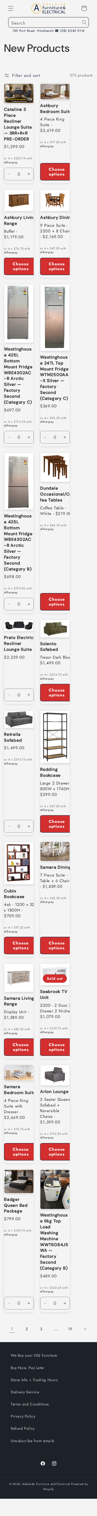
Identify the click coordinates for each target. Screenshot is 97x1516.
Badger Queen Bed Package (16, 1205)
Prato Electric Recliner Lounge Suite (19, 643)
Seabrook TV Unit (54, 994)
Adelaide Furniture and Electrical (46, 1484)
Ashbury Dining (56, 217)
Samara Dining (55, 867)
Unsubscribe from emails (32, 1440)
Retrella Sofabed (13, 737)
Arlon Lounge (54, 1091)
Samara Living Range (19, 1001)
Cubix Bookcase (14, 894)
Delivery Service (25, 1392)
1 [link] (12, 1329)
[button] (11, 8)
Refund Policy (23, 1428)
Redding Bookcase (50, 772)
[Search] (84, 22)
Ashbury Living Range (20, 220)
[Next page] (85, 1329)
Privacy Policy (23, 1416)
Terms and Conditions (30, 1404)
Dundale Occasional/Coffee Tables (57, 494)
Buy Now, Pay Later (27, 1367)
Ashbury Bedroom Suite (56, 108)
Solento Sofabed (49, 646)
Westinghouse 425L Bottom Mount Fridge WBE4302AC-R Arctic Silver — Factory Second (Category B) (18, 542)
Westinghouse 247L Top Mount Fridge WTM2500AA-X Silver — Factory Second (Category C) (54, 378)
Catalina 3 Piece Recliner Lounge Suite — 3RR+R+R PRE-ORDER (18, 124)
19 (70, 1329)
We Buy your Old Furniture (34, 1355)
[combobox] (48, 22)
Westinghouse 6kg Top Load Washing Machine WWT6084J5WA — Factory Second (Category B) (54, 1241)
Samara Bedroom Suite (20, 1089)
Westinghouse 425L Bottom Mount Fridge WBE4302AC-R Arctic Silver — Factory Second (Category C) (18, 375)
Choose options (57, 171)
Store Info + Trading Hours (34, 1380)
